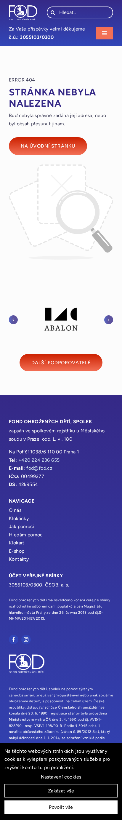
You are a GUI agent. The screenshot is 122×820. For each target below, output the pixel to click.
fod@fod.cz (39, 468)
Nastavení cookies (61, 777)
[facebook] (13, 639)
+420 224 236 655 (39, 460)
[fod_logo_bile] (23, 7)
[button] (13, 319)
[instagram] (26, 639)
